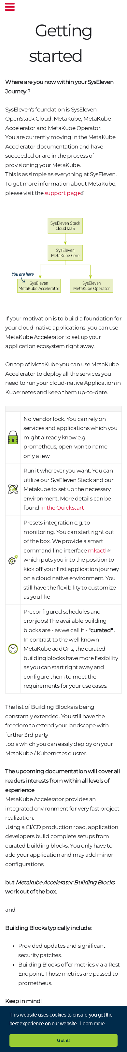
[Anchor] (90, 54)
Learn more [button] (92, 1023)
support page (62, 193)
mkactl (97, 550)
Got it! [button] (63, 1040)
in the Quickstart (62, 507)
